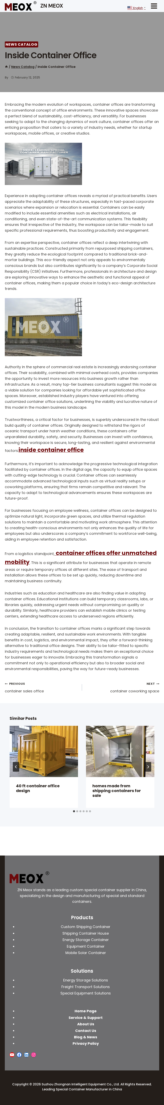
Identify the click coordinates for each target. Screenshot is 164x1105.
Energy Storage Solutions (85, 980)
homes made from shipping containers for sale (116, 790)
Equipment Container (86, 946)
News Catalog (21, 44)
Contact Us (85, 1030)
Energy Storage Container (86, 939)
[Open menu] (154, 6)
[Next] (148, 767)
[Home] (6, 66)
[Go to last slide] (16, 767)
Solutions (82, 971)
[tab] (74, 811)
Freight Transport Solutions (85, 986)
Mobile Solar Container (85, 952)
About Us (85, 1024)
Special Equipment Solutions (85, 993)
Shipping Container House (85, 933)
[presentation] (44, 751)
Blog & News (85, 1037)
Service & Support (86, 1017)
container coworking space (134, 688)
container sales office (24, 688)
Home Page (86, 1011)
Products (82, 917)
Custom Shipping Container (85, 926)
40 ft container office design (38, 788)
